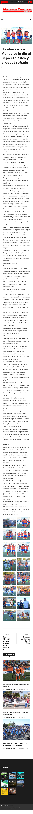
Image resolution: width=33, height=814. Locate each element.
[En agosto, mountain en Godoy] (4, 786)
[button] (28, 2)
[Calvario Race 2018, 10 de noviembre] (20, 786)
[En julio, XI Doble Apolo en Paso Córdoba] (12, 778)
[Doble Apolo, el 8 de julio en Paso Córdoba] (12, 794)
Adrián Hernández (10, 689)
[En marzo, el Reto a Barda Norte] (20, 778)
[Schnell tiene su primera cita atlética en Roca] (12, 786)
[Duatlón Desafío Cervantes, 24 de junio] (4, 794)
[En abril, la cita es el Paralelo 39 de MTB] (4, 778)
